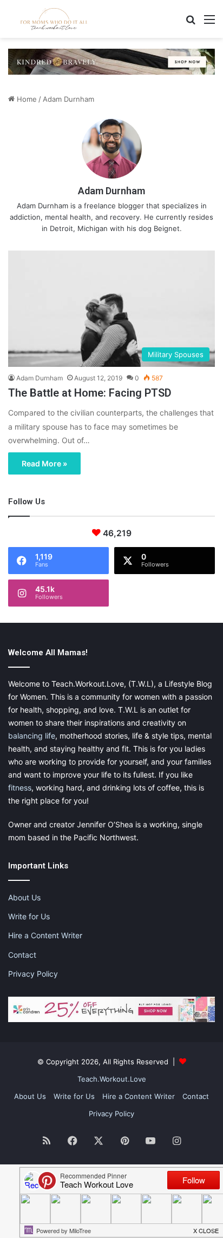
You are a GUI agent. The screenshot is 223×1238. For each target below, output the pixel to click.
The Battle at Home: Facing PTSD (90, 392)
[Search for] (190, 23)
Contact (22, 954)
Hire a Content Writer (45, 935)
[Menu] (209, 23)
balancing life (31, 735)
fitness (19, 787)
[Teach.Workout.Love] (54, 19)
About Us (24, 897)
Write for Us (29, 916)
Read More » (44, 463)
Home (26, 99)
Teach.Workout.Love (111, 1079)
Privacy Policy (33, 973)
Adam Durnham (111, 190)
